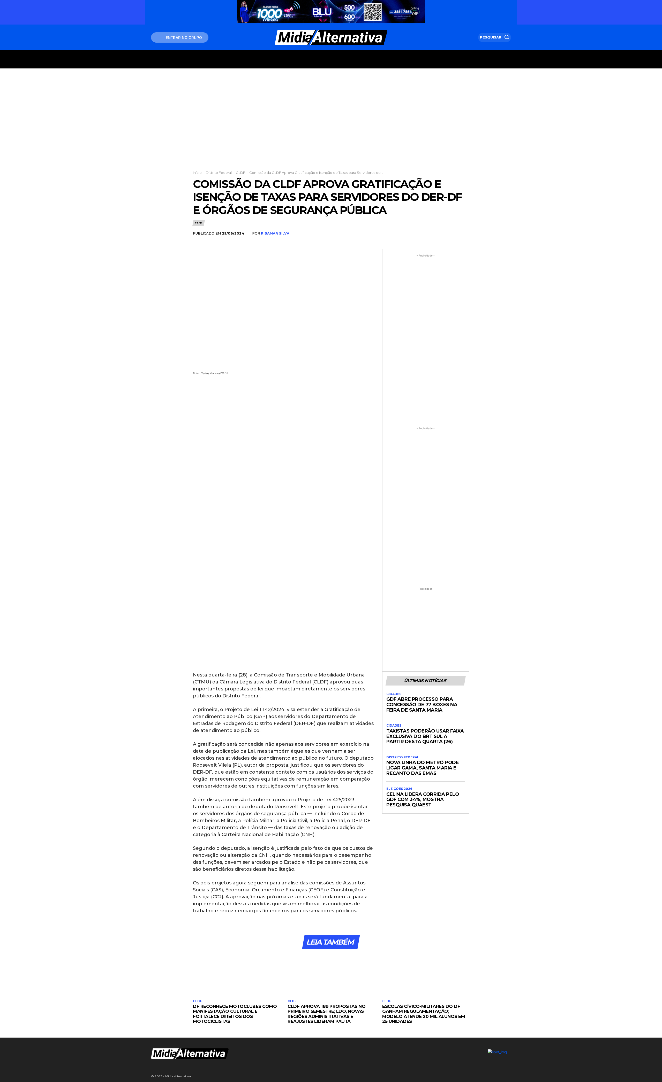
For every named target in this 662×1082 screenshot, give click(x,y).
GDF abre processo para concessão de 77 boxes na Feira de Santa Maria (421, 704)
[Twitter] (428, 233)
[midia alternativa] (331, 37)
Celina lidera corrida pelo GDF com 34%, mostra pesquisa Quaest (422, 799)
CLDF (240, 172)
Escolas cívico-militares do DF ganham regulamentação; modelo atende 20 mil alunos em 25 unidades (423, 1014)
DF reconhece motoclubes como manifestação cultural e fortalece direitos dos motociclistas (235, 1014)
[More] (463, 233)
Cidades (393, 694)
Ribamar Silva (275, 233)
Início (197, 172)
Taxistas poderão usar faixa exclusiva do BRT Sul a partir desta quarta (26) (425, 736)
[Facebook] (416, 233)
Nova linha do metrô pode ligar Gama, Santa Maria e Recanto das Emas (422, 768)
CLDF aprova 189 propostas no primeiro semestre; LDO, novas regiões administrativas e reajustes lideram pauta (326, 1014)
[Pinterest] (439, 233)
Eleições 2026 (399, 789)
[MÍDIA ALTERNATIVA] (269, 1053)
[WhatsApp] (451, 233)
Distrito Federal (219, 172)
